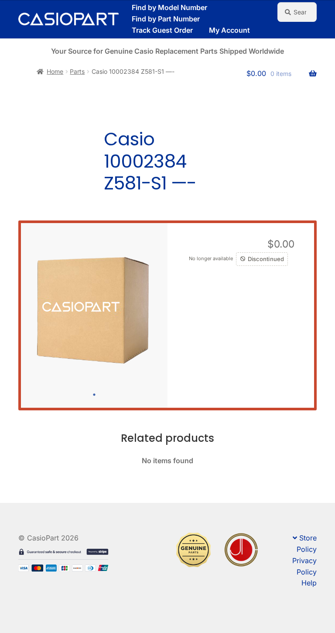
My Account (229, 30)
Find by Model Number (169, 7)
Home (55, 71)
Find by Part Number (166, 18)
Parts (77, 71)
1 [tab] (94, 394)
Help (309, 582)
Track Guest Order (162, 30)
